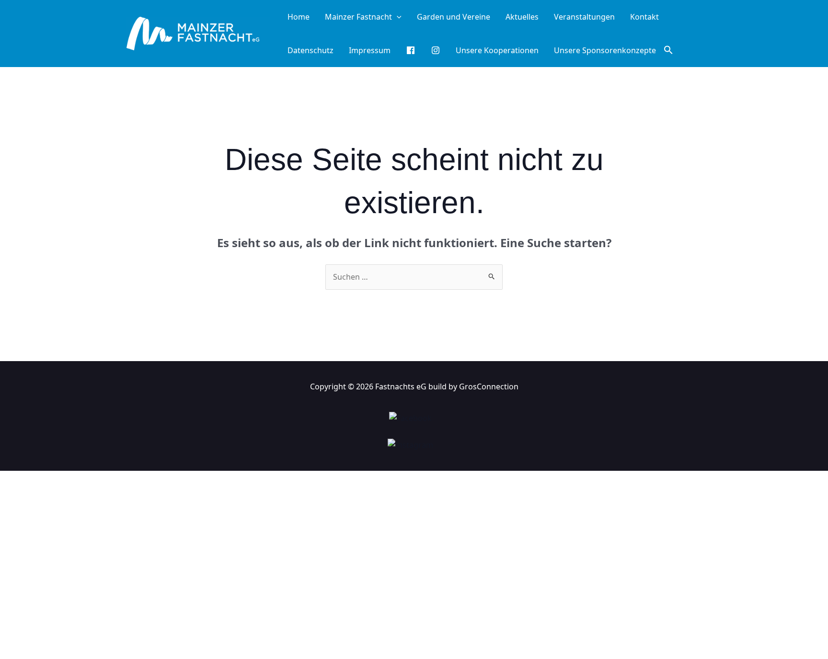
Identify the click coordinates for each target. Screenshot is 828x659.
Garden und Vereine (453, 16)
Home (299, 16)
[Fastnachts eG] (198, 32)
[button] (668, 50)
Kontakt (644, 16)
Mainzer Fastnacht (358, 16)
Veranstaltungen (584, 16)
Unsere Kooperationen (497, 50)
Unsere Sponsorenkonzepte (605, 50)
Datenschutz (311, 50)
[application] (397, 17)
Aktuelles (522, 16)
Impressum (370, 50)
